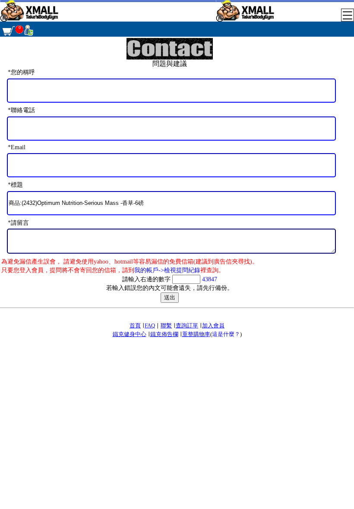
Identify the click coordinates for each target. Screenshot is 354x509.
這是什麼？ (226, 334)
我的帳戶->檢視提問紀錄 (167, 270)
